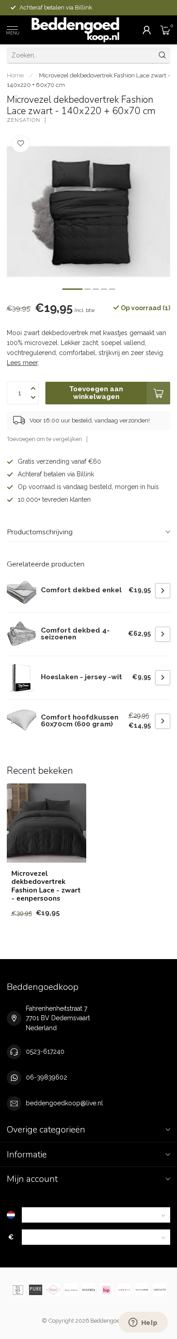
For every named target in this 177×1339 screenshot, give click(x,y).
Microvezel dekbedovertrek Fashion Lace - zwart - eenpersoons (46, 886)
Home (15, 75)
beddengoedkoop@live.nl (64, 1103)
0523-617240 (45, 1051)
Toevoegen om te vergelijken (44, 439)
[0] (165, 30)
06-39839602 (46, 1077)
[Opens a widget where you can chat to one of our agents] (143, 1323)
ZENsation (23, 120)
